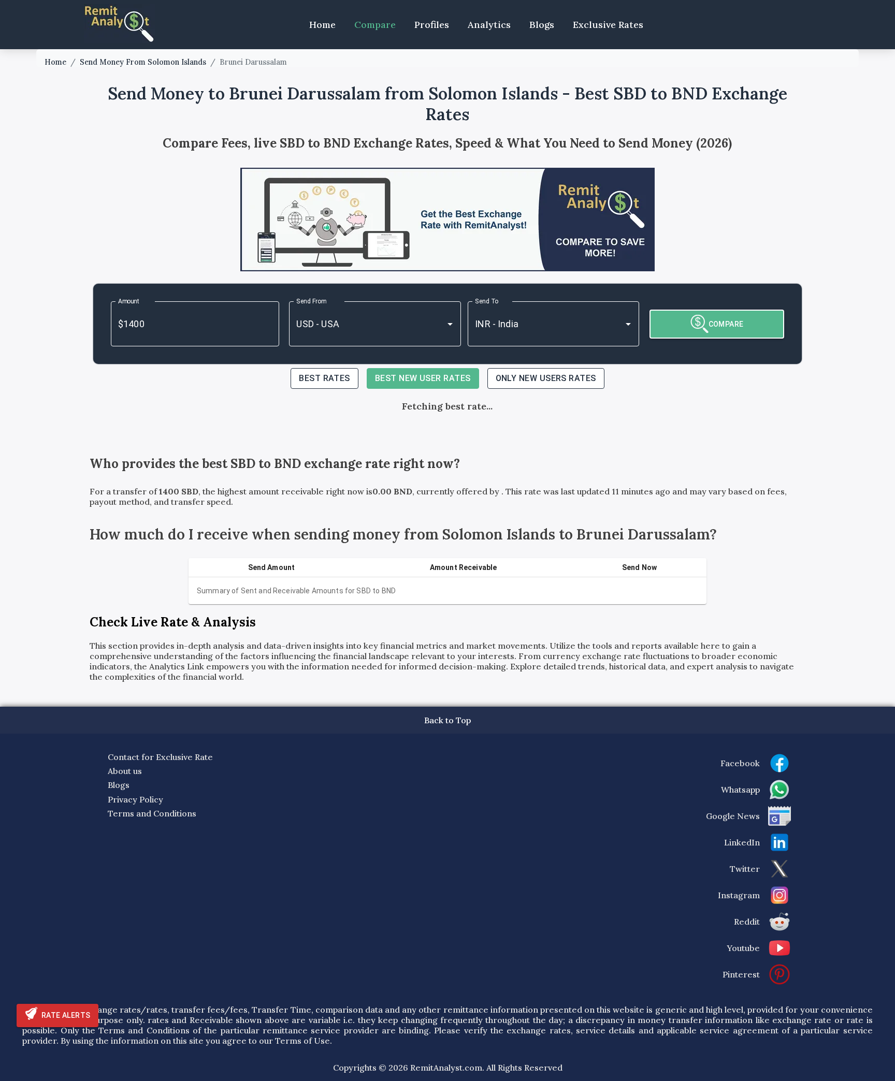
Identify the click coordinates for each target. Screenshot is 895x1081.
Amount (129, 301)
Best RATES (324, 378)
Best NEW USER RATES (423, 378)
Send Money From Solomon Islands (143, 62)
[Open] (450, 324)
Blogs (541, 25)
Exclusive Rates (608, 25)
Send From (311, 301)
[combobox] (360, 324)
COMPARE (726, 324)
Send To (486, 301)
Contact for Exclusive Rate (160, 757)
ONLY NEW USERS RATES (546, 378)
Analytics (489, 25)
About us (125, 771)
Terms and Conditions (152, 813)
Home (322, 25)
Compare (375, 25)
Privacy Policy (135, 799)
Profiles (431, 25)
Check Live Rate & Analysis (173, 622)
